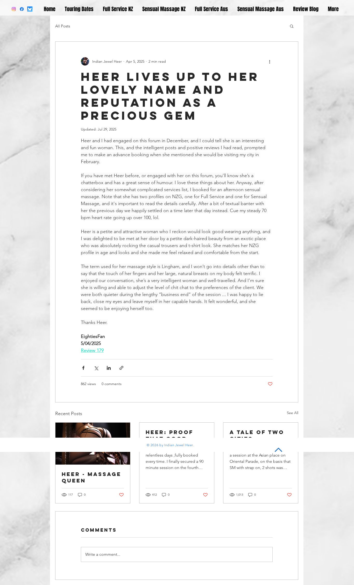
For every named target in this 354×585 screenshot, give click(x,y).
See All (292, 412)
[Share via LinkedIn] (108, 367)
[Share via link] (121, 367)
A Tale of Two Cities (257, 435)
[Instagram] (13, 9)
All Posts (62, 26)
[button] (291, 26)
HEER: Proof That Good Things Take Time (169, 435)
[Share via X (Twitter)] (96, 367)
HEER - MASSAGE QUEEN (91, 477)
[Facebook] (21, 9)
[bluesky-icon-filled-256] (29, 9)
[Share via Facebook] (83, 367)
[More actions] (269, 61)
